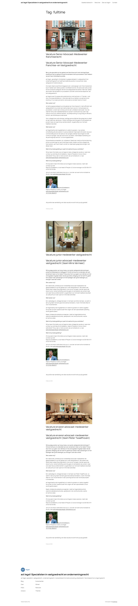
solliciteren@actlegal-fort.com (62, 174)
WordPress (114, 601)
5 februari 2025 (49, 381)
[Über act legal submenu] (110, 2)
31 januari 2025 (49, 544)
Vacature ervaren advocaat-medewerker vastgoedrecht (67, 428)
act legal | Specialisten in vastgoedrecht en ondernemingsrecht (44, 2)
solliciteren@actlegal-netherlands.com (57, 157)
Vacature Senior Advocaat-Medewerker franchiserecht (66, 55)
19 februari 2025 (49, 208)
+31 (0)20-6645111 (51, 193)
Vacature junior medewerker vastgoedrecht (69, 254)
